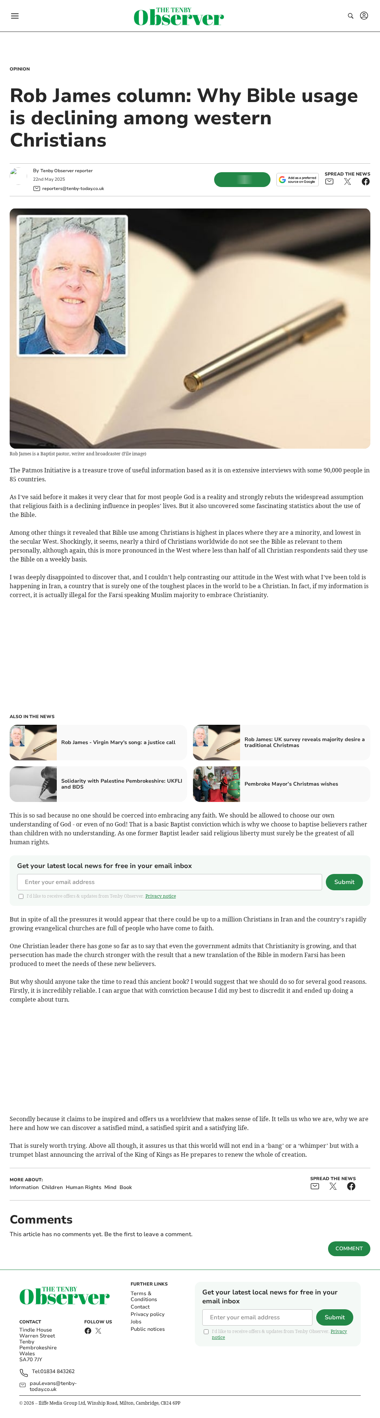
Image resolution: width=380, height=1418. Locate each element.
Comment (349, 1248)
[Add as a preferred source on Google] (297, 179)
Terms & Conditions (144, 1296)
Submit (344, 882)
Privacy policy (147, 1314)
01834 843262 (57, 1372)
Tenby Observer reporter (66, 171)
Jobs (136, 1321)
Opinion (20, 69)
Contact (140, 1306)
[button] (15, 16)
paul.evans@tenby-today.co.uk (53, 1386)
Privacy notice (160, 896)
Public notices (148, 1329)
